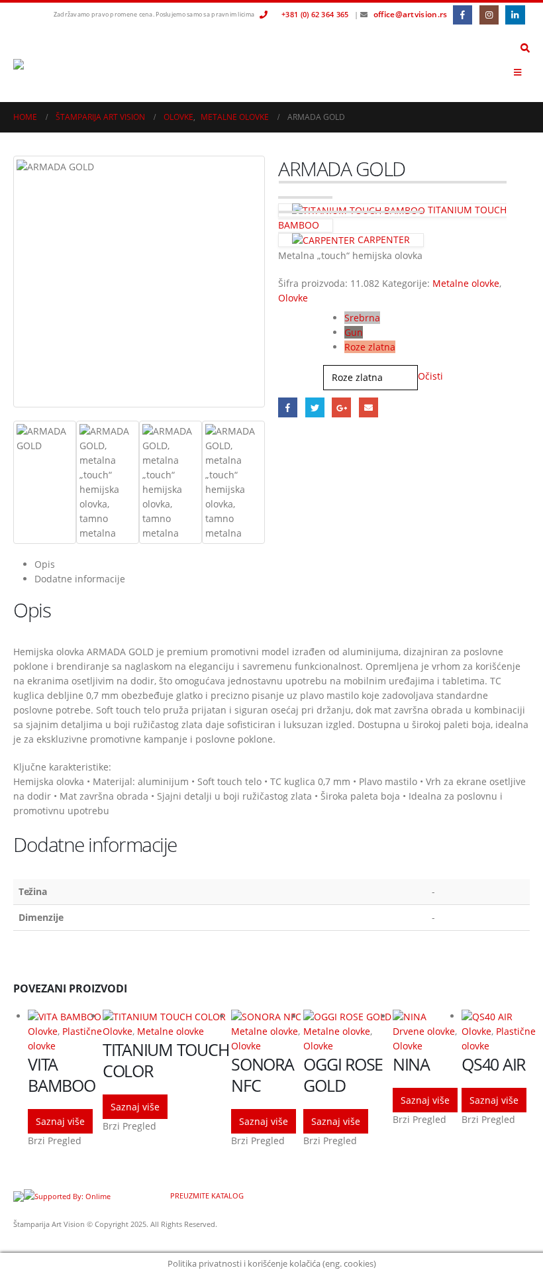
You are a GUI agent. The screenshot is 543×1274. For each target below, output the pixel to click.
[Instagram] (489, 15)
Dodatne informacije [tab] (79, 578)
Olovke (293, 298)
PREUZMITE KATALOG (206, 1195)
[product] (65, 1016)
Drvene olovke (424, 1031)
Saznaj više (60, 1121)
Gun (353, 332)
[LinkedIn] (514, 15)
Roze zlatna (369, 347)
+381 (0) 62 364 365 (314, 14)
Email (368, 407)
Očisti (430, 376)
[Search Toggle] (525, 48)
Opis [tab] (44, 564)
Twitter (314, 407)
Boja (290, 313)
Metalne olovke (465, 283)
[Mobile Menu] (517, 72)
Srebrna (362, 317)
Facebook (287, 407)
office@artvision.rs (410, 14)
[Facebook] (462, 15)
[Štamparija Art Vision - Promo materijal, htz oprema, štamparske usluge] (49, 64)
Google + (341, 407)
